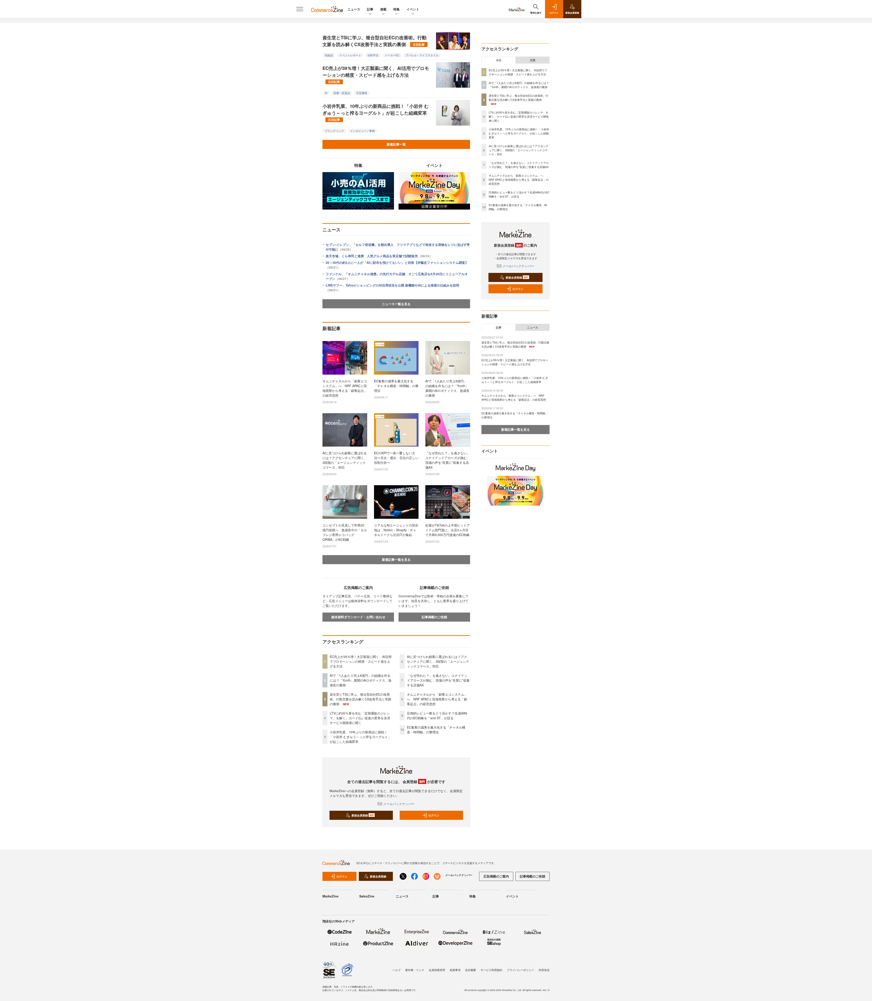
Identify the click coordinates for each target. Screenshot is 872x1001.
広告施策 (361, 93)
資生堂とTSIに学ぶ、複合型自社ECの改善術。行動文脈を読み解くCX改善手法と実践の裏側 (374, 40)
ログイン (433, 815)
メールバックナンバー (399, 803)
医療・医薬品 (342, 93)
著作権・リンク (414, 970)
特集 (396, 9)
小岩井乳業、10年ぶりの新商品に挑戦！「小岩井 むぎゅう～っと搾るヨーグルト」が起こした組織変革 (375, 112)
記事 (370, 9)
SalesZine (366, 896)
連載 (383, 9)
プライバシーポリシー (520, 970)
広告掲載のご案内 (496, 876)
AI (326, 93)
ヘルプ (396, 970)
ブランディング (334, 131)
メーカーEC (392, 55)
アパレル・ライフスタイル (422, 55)
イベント (412, 9)
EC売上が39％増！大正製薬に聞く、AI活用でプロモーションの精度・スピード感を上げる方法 (375, 74)
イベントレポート (350, 55)
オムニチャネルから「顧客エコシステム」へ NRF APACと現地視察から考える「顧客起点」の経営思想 (344, 388)
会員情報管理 (437, 970)
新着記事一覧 (396, 144)
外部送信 (544, 970)
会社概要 (470, 970)
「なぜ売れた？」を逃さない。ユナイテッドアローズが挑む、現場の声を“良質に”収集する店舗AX (447, 460)
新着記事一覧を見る (396, 559)
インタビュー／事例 (362, 131)
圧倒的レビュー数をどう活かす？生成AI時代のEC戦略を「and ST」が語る (437, 715)
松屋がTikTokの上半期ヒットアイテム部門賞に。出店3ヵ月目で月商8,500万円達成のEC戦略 (447, 530)
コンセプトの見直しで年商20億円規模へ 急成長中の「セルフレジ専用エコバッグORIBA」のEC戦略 (344, 532)
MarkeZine (330, 896)
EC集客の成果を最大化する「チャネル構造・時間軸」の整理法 (396, 386)
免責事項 (455, 970)
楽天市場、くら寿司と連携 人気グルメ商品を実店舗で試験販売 (379, 256)
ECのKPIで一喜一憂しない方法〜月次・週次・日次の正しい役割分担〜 (396, 458)
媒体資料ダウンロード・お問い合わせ (358, 617)
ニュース (353, 9)
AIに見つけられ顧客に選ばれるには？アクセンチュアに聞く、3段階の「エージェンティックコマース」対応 (344, 460)
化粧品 (329, 55)
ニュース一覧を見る (396, 304)
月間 (532, 60)
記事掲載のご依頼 (434, 617)
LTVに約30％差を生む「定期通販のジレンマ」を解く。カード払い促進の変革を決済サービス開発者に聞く (360, 718)
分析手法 (372, 55)
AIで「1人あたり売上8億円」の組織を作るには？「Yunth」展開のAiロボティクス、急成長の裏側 (447, 388)
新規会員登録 (363, 815)
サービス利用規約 (491, 970)
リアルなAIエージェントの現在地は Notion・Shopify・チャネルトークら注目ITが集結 (396, 530)
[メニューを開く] (300, 9)
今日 (498, 60)
